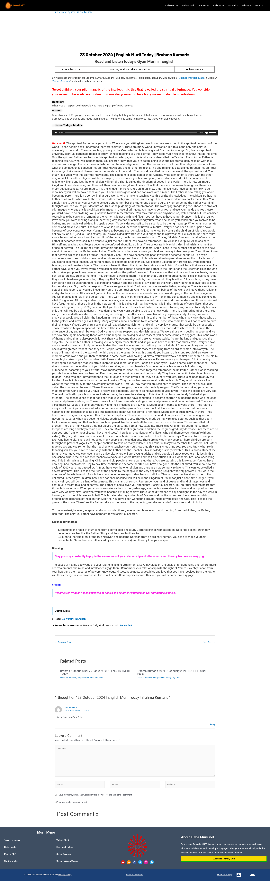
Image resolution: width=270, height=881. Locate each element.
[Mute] (206, 132)
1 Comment (60, 12)
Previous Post (63, 642)
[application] (135, 132)
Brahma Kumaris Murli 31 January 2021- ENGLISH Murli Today (171, 672)
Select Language (12, 840)
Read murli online (64, 847)
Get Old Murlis (11, 861)
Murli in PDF (10, 854)
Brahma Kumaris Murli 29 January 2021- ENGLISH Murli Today (95, 672)
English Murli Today (86, 678)
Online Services (63, 854)
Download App (224, 874)
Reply (212, 724)
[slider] (213, 132)
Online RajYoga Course (67, 861)
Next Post (209, 642)
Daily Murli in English (74, 618)
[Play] (55, 132)
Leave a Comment (68, 678)
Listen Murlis (10, 847)
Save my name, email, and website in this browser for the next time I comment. (95, 795)
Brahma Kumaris (134, 874)
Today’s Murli (62, 840)
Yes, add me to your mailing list (72, 802)
